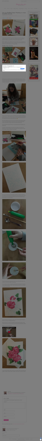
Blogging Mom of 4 (21, 4)
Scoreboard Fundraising (16, 393)
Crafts (12, 15)
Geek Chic (22, 393)
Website (5, 416)
